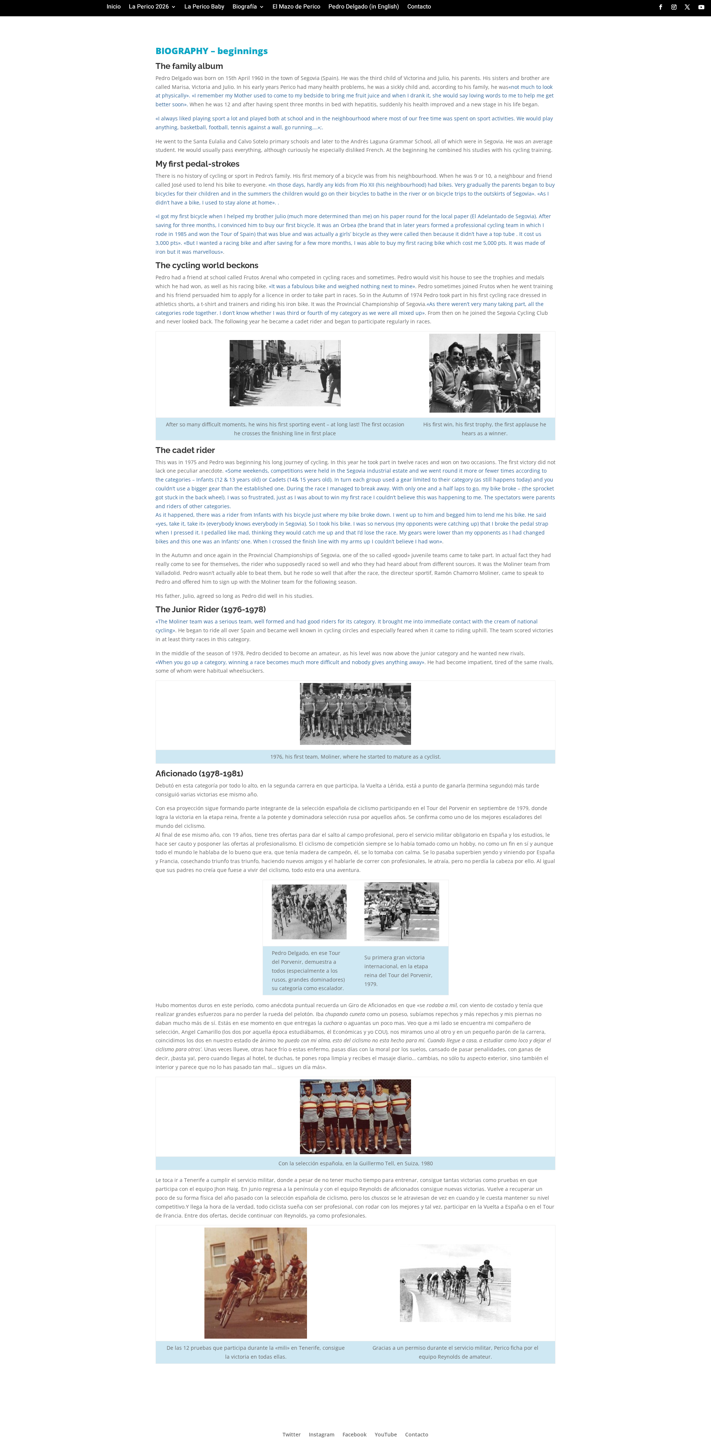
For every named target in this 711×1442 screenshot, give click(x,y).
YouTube (386, 1434)
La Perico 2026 (149, 7)
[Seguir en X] (687, 7)
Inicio (114, 7)
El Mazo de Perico (296, 7)
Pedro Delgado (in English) (363, 7)
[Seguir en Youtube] (701, 7)
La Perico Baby (204, 7)
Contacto (419, 7)
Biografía (245, 7)
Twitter (292, 1434)
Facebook (355, 1434)
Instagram (321, 1434)
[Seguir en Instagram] (674, 7)
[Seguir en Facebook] (660, 7)
